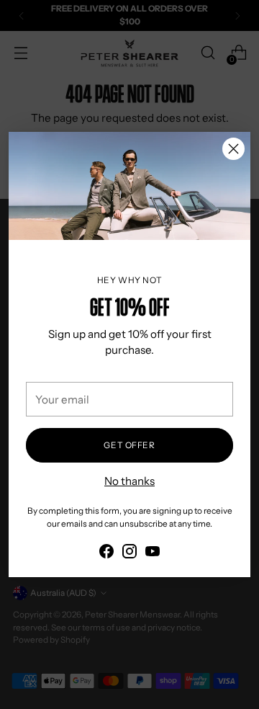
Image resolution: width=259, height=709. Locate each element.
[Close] (233, 149)
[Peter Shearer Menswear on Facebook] (106, 554)
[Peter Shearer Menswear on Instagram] (129, 554)
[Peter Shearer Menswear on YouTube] (152, 554)
